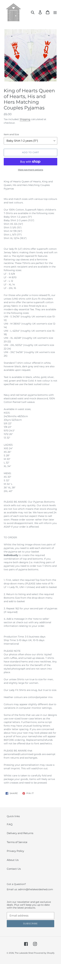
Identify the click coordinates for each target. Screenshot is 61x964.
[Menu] (55, 12)
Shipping (25, 119)
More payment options (30, 169)
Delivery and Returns (20, 833)
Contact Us (14, 868)
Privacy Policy (15, 851)
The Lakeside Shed (24, 953)
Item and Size (11, 134)
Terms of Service (17, 842)
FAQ (10, 824)
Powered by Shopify (44, 953)
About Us (12, 860)
